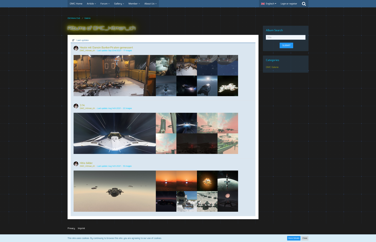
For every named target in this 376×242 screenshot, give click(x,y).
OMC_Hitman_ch (87, 50)
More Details (293, 238)
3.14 (82, 105)
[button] (268, 3)
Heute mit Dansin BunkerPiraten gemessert (106, 47)
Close (304, 238)
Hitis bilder (86, 163)
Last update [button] (83, 40)
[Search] (303, 3)
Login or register (289, 3)
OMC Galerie (272, 67)
